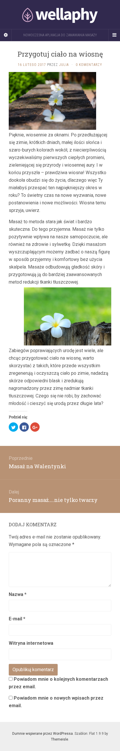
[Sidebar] (6, 35)
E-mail (17, 619)
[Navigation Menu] (114, 35)
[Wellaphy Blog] (60, 14)
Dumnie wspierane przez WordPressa (42, 734)
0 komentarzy (89, 65)
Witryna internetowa (31, 643)
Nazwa (18, 594)
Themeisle (59, 739)
